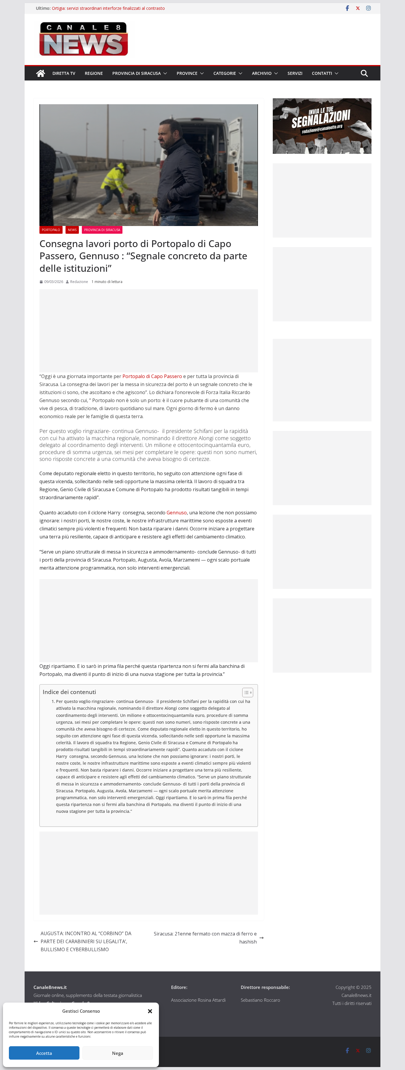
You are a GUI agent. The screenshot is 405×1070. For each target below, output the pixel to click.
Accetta (44, 1053)
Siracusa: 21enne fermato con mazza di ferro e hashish (205, 937)
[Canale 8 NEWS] (41, 73)
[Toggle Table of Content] (245, 692)
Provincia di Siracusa (136, 73)
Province (187, 73)
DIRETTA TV (63, 73)
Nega (117, 1053)
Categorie (224, 73)
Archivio (262, 73)
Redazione (79, 281)
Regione (94, 73)
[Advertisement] (148, 330)
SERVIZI (295, 73)
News (72, 230)
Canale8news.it (50, 987)
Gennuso (177, 512)
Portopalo (51, 230)
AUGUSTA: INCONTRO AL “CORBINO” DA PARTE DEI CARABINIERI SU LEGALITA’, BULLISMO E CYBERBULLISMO (86, 941)
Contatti (322, 73)
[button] (150, 1011)
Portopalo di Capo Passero (151, 376)
